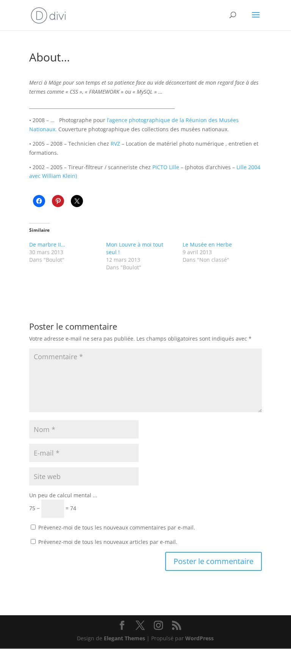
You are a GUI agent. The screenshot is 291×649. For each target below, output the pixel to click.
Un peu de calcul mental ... (63, 495)
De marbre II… (47, 244)
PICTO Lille (166, 167)
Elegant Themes (124, 638)
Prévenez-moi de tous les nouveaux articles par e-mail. (107, 541)
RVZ (115, 143)
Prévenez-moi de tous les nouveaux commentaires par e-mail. (116, 527)
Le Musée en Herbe (207, 244)
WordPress (199, 638)
